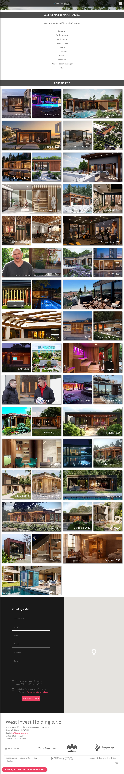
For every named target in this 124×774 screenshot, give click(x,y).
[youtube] (17, 749)
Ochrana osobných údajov (62, 64)
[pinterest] (14, 749)
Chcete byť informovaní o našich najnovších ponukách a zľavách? (29, 682)
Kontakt (62, 55)
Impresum (62, 60)
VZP (62, 68)
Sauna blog (62, 51)
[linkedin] (6, 748)
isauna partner (62, 43)
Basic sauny (62, 39)
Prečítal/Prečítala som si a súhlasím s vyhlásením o (32, 690)
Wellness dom (62, 35)
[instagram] (11, 749)
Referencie (62, 31)
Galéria (62, 47)
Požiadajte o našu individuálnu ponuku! (24, 769)
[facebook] (8, 749)
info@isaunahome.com (19, 733)
